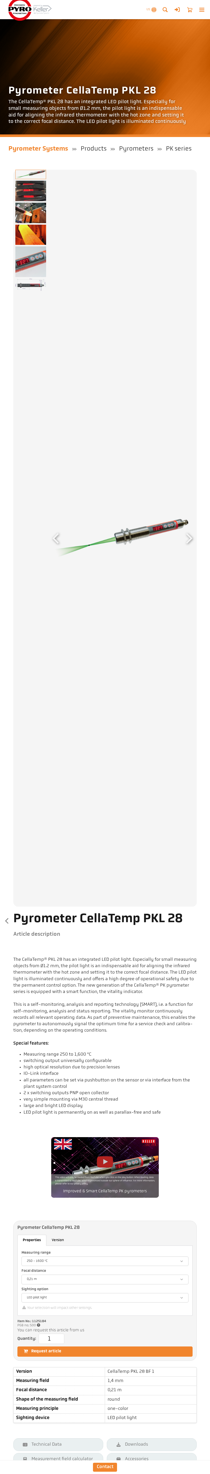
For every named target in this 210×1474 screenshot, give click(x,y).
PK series (179, 149)
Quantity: (26, 1339)
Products (94, 149)
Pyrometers (136, 149)
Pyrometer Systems (38, 149)
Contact (105, 1467)
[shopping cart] (189, 10)
